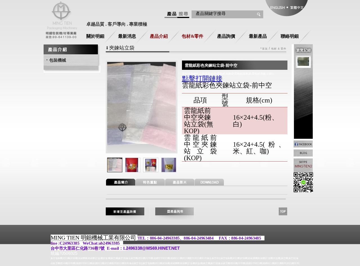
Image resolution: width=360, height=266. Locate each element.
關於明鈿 (95, 36)
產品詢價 (226, 36)
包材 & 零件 (279, 48)
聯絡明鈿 (290, 36)
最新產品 (258, 36)
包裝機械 (57, 60)
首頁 (265, 48)
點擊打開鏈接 (202, 78)
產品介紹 (159, 36)
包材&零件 (192, 36)
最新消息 (127, 36)
